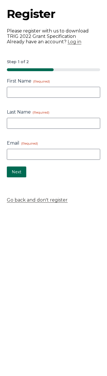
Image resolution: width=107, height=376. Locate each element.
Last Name (28, 112)
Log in (74, 41)
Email (22, 143)
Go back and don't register (37, 200)
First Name (28, 81)
